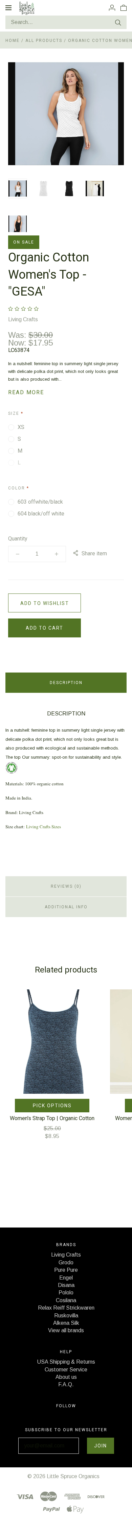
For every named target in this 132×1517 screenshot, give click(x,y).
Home (12, 40)
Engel (66, 1278)
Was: (18, 334)
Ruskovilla (66, 1315)
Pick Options (52, 1105)
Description (66, 682)
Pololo (66, 1292)
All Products (44, 40)
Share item (94, 553)
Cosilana (66, 1300)
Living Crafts (23, 319)
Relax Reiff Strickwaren (66, 1308)
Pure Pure (66, 1270)
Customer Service (66, 1369)
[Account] (112, 7)
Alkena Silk (66, 1323)
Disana (66, 1285)
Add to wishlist (44, 603)
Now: (18, 342)
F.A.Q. (66, 1384)
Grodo (66, 1262)
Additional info (66, 907)
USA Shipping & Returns (66, 1362)
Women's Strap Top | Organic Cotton (52, 1118)
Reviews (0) (66, 886)
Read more (26, 392)
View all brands (66, 1330)
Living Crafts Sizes (43, 827)
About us (66, 1377)
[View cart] (123, 7)
